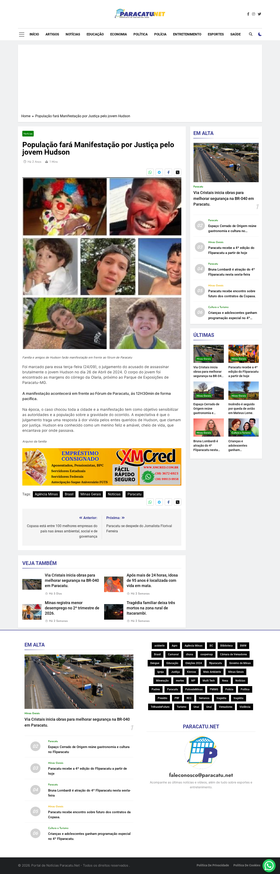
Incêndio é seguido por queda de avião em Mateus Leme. (241, 408)
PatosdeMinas (194, 689)
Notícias (73, 34)
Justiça (175, 671)
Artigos (52, 34)
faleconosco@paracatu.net (201, 775)
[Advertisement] (140, 80)
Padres (156, 689)
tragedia (221, 698)
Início (34, 34)
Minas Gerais (90, 494)
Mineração (162, 680)
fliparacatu (215, 663)
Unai (196, 706)
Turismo (181, 706)
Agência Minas (46, 494)
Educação (95, 34)
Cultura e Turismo (218, 307)
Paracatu (135, 494)
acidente (159, 645)
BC (211, 645)
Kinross (191, 671)
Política (140, 34)
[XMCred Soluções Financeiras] (101, 484)
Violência (245, 706)
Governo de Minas (240, 663)
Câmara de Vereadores (233, 654)
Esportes (216, 34)
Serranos (204, 698)
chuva (189, 654)
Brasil (69, 494)
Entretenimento (187, 34)
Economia (118, 34)
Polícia (160, 34)
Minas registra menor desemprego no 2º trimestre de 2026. (72, 608)
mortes (180, 680)
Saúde (235, 34)
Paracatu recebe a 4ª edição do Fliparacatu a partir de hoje (243, 371)
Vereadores (225, 706)
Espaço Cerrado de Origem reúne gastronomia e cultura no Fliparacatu (232, 231)
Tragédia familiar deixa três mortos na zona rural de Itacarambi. (151, 608)
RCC (189, 698)
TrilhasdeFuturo (160, 706)
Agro (174, 645)
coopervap (206, 654)
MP (193, 680)
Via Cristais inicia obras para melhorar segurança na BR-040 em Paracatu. (72, 580)
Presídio (162, 698)
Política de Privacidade (213, 865)
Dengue (154, 663)
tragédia (238, 698)
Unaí (209, 706)
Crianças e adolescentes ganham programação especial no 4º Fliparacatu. (232, 318)
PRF (177, 698)
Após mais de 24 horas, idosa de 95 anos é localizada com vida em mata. (152, 580)
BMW (243, 645)
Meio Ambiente (212, 671)
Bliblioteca (226, 645)
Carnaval (173, 654)
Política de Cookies (246, 865)
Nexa (225, 680)
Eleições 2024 (194, 663)
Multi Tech (209, 680)
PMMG (214, 689)
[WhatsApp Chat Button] (269, 865)
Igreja (160, 671)
